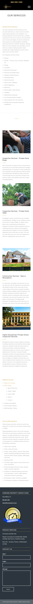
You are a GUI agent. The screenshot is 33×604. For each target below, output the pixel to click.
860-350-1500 (6, 500)
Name (4, 554)
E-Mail (4, 561)
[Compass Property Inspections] (13, 7)
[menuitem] (28, 7)
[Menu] (28, 7)
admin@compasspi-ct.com (9, 503)
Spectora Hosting (26, 601)
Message (5, 569)
